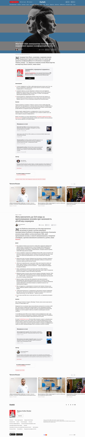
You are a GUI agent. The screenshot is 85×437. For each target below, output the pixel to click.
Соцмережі (17, 370)
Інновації (32, 4)
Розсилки (30, 421)
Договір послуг (12, 421)
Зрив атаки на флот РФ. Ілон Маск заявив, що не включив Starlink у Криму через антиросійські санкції (33, 135)
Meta (23, 370)
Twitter (21, 179)
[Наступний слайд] (74, 184)
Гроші (27, 4)
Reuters (17, 239)
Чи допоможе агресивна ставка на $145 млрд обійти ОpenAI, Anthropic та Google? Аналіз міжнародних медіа (29, 340)
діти (21, 370)
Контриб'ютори (69, 4)
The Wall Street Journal (24, 319)
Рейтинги (57, 4)
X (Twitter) (43, 179)
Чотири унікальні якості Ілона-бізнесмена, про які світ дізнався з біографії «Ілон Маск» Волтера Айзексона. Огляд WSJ (28, 128)
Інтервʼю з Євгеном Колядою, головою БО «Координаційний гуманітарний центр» (23, 204)
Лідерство (52, 4)
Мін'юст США (25, 179)
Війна (41, 4)
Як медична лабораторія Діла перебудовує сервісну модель (51, 204)
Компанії (23, 4)
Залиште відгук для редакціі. (21, 174)
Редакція (25, 425)
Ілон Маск (17, 179)
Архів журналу (35, 427)
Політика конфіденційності (15, 423)
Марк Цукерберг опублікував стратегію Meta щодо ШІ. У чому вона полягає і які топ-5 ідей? (29, 332)
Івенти (18, 421)
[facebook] (68, 405)
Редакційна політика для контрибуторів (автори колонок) (20, 427)
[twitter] (66, 405)
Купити (30, 78)
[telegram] (73, 405)
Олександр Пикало (21, 224)
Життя (47, 4)
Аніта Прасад (20, 49)
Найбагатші (62, 4)
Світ (44, 4)
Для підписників (13, 4)
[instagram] (71, 405)
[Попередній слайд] (72, 375)
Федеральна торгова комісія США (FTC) (34, 179)
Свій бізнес (37, 4)
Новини (19, 4)
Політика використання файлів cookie (28, 423)
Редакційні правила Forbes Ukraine (16, 425)
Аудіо (74, 4)
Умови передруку (24, 421)
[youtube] (75, 405)
